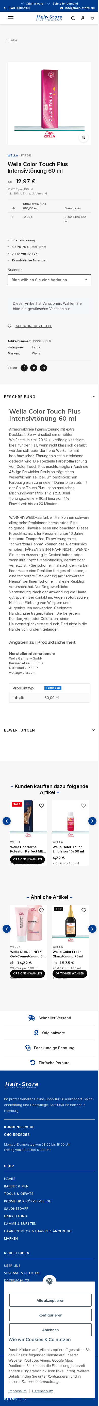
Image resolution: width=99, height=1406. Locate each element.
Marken (11, 1238)
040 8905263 (19, 8)
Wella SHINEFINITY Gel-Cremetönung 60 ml (27, 954)
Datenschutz (15, 1399)
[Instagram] (43, 367)
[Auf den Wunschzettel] (41, 805)
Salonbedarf (16, 1208)
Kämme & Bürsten (20, 1223)
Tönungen (53, 687)
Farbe (26, 155)
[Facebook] (24, 367)
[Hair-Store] (49, 18)
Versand (41, 193)
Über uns (12, 1265)
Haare (9, 1179)
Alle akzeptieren (50, 1300)
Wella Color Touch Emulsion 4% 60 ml (68, 849)
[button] (82, 18)
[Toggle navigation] (10, 18)
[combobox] (49, 279)
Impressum (17, 1391)
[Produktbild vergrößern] (49, 103)
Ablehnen (50, 1330)
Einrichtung (15, 1216)
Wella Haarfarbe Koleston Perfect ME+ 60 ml (27, 849)
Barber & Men (16, 1186)
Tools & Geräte (19, 1193)
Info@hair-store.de (79, 8)
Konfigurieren (50, 1315)
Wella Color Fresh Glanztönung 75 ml (68, 954)
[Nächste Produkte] (92, 821)
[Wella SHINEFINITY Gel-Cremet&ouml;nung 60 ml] (28, 923)
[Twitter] (33, 367)
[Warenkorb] (92, 18)
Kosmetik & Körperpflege (27, 1201)
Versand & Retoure (22, 1273)
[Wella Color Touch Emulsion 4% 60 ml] (70, 818)
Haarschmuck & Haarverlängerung (38, 1231)
